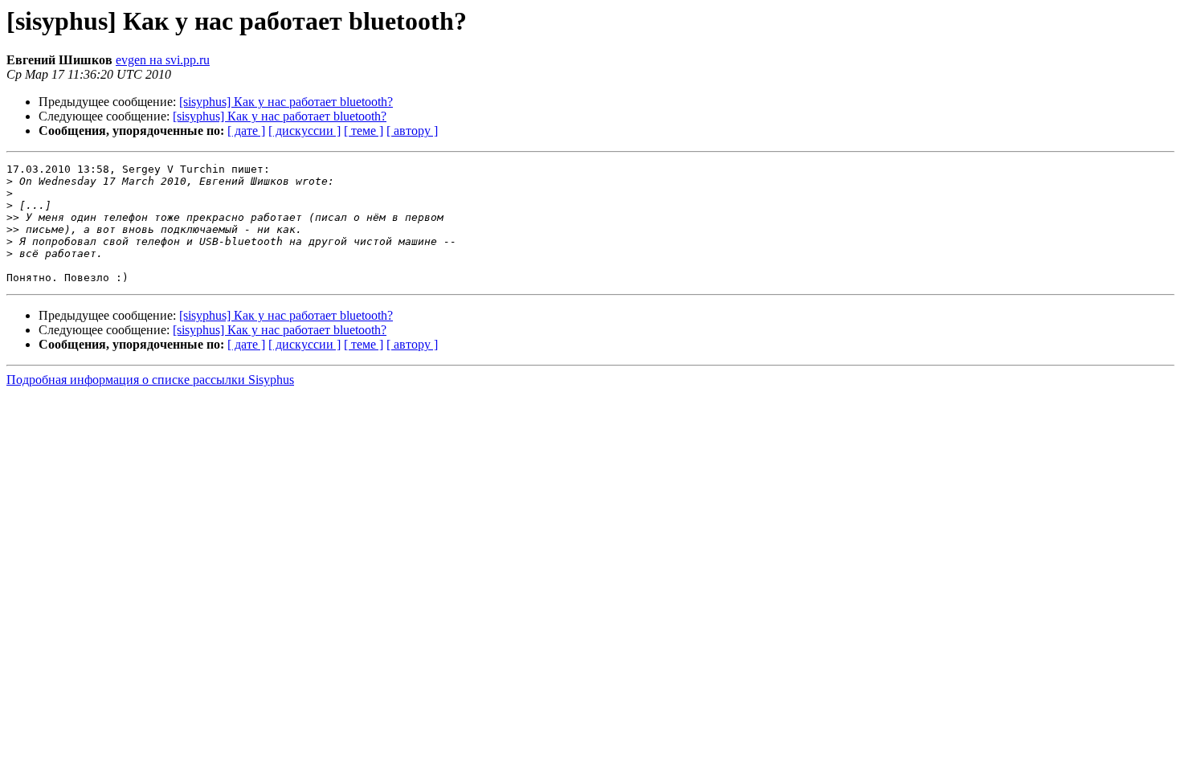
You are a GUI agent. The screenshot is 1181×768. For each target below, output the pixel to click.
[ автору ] (412, 130)
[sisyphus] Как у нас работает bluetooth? (286, 101)
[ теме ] (363, 130)
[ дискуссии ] (304, 130)
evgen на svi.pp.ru (163, 60)
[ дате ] (246, 130)
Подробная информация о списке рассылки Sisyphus (150, 379)
